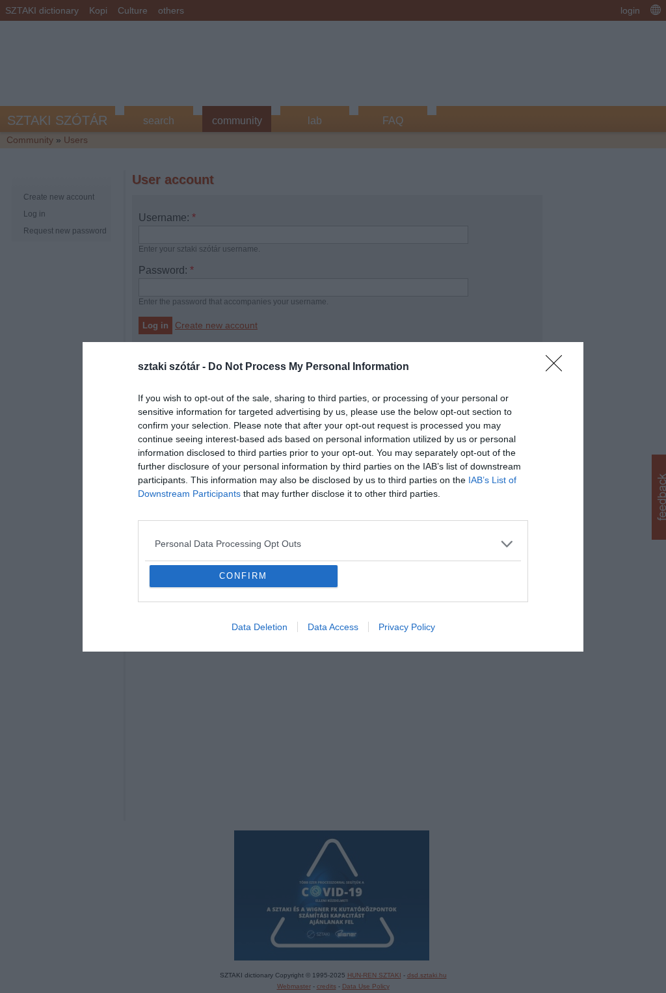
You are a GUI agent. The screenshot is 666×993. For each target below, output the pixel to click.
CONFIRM (243, 670)
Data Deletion (259, 721)
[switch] (494, 478)
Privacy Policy (407, 721)
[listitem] (333, 450)
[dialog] (333, 497)
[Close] (558, 273)
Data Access (333, 721)
